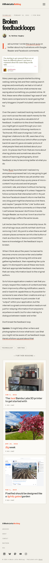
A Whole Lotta (11, 4)
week (10, 447)
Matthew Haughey (18, 36)
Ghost (40, 559)
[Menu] (44, 4)
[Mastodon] (15, 554)
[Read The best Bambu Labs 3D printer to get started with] (24, 376)
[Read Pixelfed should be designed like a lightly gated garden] (24, 471)
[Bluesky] (10, 554)
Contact (5, 538)
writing (21, 348)
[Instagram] (26, 554)
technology (6, 15)
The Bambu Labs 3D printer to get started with (23, 400)
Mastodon (5, 543)
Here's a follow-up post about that (18, 338)
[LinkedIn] (4, 554)
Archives (5, 529)
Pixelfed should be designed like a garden (23, 495)
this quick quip (33, 44)
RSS (3, 548)
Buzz (11, 170)
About (4, 534)
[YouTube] (20, 554)
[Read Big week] (24, 425)
